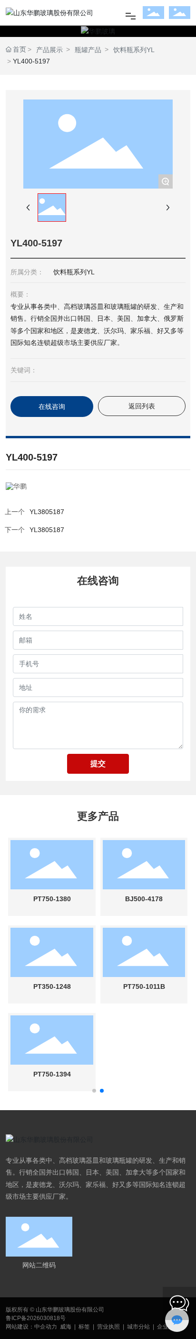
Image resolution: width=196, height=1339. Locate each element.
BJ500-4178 (144, 899)
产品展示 (49, 50)
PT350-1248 (52, 986)
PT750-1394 (52, 1074)
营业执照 (108, 1326)
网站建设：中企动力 (31, 1326)
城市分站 (138, 1326)
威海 (65, 1326)
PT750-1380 (52, 899)
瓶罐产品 (88, 50)
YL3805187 (46, 530)
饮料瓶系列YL (134, 50)
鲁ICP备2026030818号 (36, 1318)
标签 (84, 1326)
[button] (94, 1091)
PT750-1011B (144, 986)
